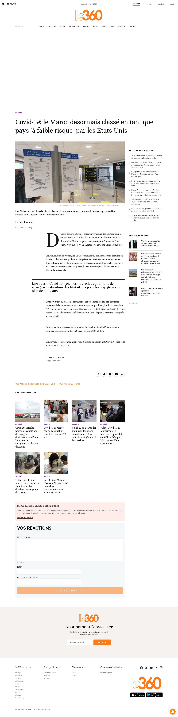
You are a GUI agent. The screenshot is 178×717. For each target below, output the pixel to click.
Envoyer (102, 642)
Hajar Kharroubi (26, 222)
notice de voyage (63, 255)
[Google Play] (154, 695)
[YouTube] (151, 667)
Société (63, 26)
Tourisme (132, 26)
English (149, 4)
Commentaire (24, 537)
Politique (42, 26)
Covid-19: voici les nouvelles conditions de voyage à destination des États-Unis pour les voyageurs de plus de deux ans (76, 287)
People (112, 26)
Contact (74, 675)
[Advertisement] (72, 65)
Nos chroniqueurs (21, 698)
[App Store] (137, 695)
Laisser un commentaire (70, 590)
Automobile (19, 689)
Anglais (161, 4)
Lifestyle (121, 26)
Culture (86, 26)
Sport (104, 26)
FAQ (73, 673)
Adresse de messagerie (29, 577)
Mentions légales (106, 673)
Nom (19, 567)
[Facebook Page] (141, 667)
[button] (173, 712)
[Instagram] (161, 667)
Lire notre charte (25, 517)
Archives (47, 678)
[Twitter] (146, 667)
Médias (95, 26)
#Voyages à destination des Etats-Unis (35, 384)
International (74, 26)
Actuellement (19, 26)
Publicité (47, 675)
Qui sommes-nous (50, 673)
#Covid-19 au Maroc (69, 384)
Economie (52, 26)
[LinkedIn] (156, 667)
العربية (172, 4)
